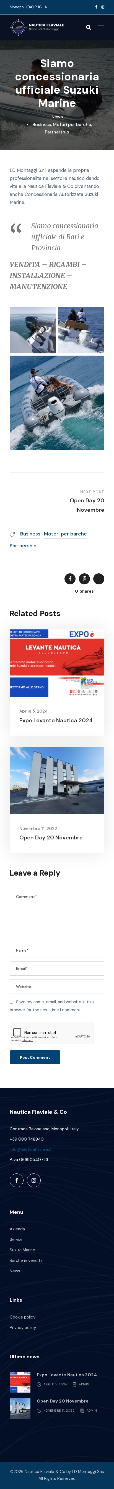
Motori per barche (72, 124)
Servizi (16, 1239)
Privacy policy (23, 1327)
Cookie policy (22, 1317)
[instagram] (102, 7)
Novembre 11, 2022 (38, 828)
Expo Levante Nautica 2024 (56, 720)
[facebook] (96, 7)
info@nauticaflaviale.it (31, 1149)
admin (84, 1384)
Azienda (17, 1229)
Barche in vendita (26, 1260)
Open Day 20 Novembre (51, 837)
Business (41, 124)
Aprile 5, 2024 (33, 711)
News (57, 117)
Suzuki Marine (22, 1250)
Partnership (57, 132)
